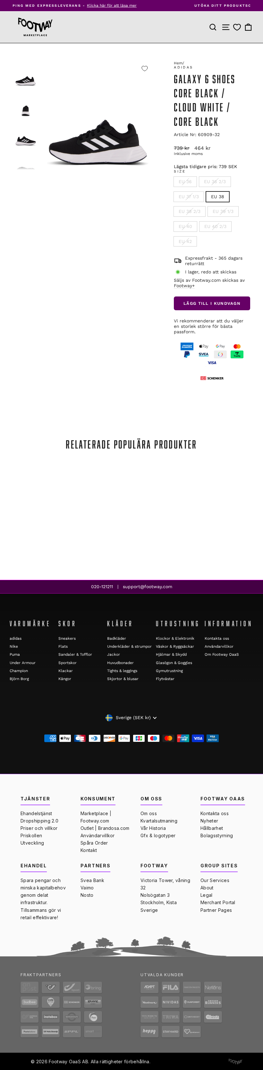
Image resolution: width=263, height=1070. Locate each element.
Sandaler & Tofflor (75, 654)
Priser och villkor (39, 828)
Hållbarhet (211, 828)
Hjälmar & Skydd (171, 654)
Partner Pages (216, 910)
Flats (63, 646)
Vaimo (87, 887)
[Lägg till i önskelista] (144, 68)
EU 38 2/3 (189, 211)
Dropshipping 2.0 (39, 820)
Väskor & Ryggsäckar (175, 646)
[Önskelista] (237, 27)
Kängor (64, 679)
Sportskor (67, 663)
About (207, 887)
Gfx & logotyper (158, 835)
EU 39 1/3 (223, 211)
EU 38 (217, 196)
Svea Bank (92, 880)
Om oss (148, 813)
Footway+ (184, 285)
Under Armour (23, 663)
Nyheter (209, 820)
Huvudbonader (120, 663)
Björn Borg (19, 679)
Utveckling (32, 843)
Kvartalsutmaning (158, 820)
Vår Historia (153, 828)
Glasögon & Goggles (174, 663)
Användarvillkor (219, 646)
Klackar (65, 671)
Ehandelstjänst (36, 813)
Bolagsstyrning (216, 835)
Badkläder (116, 638)
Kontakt (89, 850)
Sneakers (67, 638)
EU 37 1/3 (189, 196)
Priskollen (31, 835)
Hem (178, 63)
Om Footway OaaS (222, 654)
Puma (15, 654)
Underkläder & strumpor (129, 646)
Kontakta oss (217, 638)
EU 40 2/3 (215, 226)
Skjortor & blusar (123, 679)
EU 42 (185, 241)
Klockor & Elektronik (175, 638)
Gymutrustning (169, 671)
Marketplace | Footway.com (96, 817)
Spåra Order (94, 843)
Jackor (113, 654)
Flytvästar (165, 679)
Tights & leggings (122, 671)
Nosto (87, 895)
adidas (183, 67)
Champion (19, 671)
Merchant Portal (217, 902)
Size (180, 171)
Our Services (214, 880)
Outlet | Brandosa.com (105, 828)
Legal (206, 895)
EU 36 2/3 (215, 181)
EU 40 (185, 226)
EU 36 (185, 181)
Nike (14, 646)
